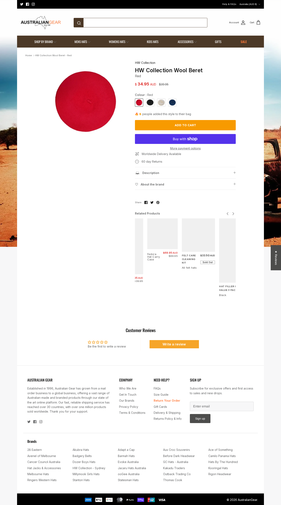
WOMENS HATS (117, 41)
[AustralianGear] (40, 22)
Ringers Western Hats (42, 480)
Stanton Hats (81, 480)
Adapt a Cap (126, 449)
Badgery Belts (82, 456)
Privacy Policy (128, 406)
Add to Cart (185, 125)
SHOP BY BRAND (43, 41)
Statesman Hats (128, 480)
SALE (244, 41)
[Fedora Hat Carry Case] (162, 233)
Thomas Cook (172, 480)
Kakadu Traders (174, 468)
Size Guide (161, 394)
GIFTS (218, 41)
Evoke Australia (128, 462)
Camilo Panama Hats (222, 456)
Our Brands (126, 400)
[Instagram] (33, 4)
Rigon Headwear (219, 474)
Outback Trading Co (177, 474)
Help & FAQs (229, 4)
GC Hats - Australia (175, 462)
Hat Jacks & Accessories (44, 468)
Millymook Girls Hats (86, 474)
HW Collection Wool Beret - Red (53, 55)
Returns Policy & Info (168, 418)
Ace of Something (220, 449)
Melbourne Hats (38, 474)
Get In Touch (127, 394)
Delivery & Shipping (167, 412)
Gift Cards (160, 406)
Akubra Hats (81, 449)
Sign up (200, 418)
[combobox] (140, 22)
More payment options (185, 148)
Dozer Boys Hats (84, 462)
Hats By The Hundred (223, 462)
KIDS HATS (152, 41)
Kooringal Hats (218, 468)
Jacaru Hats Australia (132, 468)
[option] (85, 101)
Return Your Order (167, 400)
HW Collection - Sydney (89, 468)
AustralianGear (247, 500)
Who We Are (127, 388)
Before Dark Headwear (179, 456)
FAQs (157, 388)
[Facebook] (27, 4)
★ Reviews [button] (276, 257)
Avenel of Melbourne (41, 456)
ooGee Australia (128, 474)
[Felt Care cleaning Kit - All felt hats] (198, 235)
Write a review (174, 344)
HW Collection (145, 62)
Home (28, 55)
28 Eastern (34, 449)
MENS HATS (80, 41)
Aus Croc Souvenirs (176, 449)
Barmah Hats (126, 456)
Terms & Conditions (132, 412)
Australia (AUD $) (248, 4)
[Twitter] (21, 4)
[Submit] (80, 22)
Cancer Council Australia (43, 462)
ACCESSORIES (185, 41)
